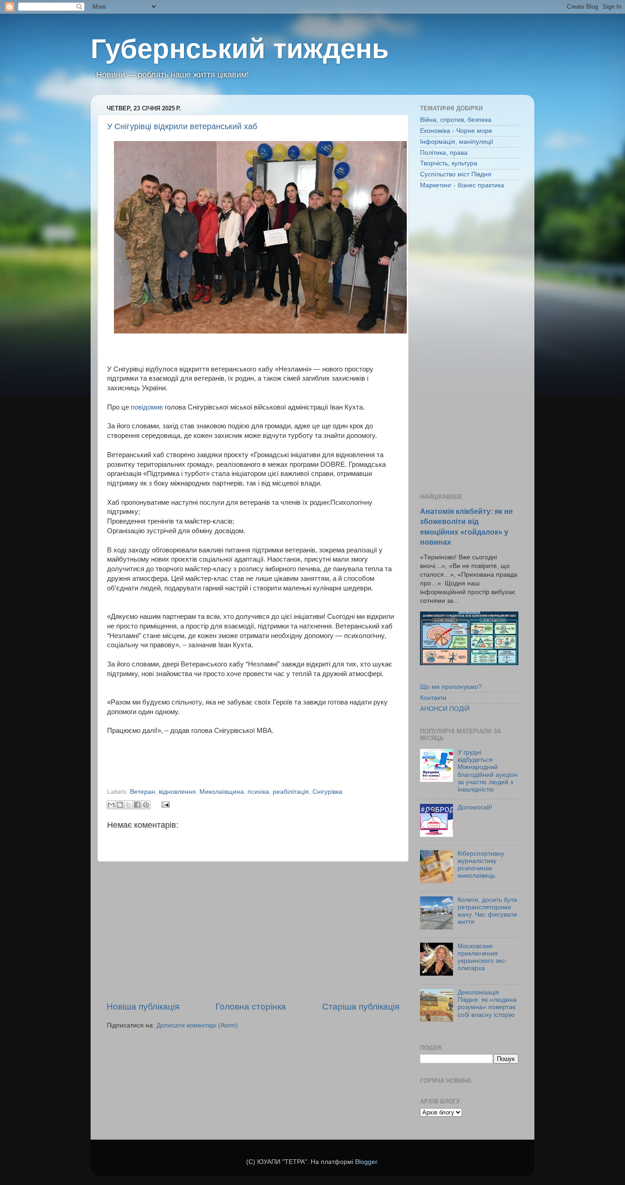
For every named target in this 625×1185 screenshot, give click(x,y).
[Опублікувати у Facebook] (137, 804)
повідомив (147, 407)
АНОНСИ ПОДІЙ (444, 708)
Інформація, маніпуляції (456, 141)
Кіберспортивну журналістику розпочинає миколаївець (481, 864)
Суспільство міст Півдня (455, 174)
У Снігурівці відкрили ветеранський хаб (182, 126)
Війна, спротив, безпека (455, 119)
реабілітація (291, 791)
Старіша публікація (360, 1006)
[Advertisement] (253, 931)
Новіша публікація (143, 1006)
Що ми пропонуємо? (451, 686)
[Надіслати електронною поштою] (111, 804)
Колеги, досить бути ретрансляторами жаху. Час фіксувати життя (487, 911)
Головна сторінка (251, 1006)
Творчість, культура (448, 163)
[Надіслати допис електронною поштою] (164, 804)
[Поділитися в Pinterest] (146, 804)
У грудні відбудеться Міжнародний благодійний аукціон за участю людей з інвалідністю (487, 771)
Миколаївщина (221, 791)
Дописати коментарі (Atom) (197, 1025)
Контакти (433, 697)
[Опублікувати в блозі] (119, 804)
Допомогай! (475, 807)
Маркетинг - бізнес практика (462, 185)
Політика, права (444, 152)
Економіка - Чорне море (456, 130)
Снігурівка (327, 791)
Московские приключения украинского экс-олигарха (482, 957)
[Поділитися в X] (128, 804)
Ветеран (142, 791)
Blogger (366, 1161)
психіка (258, 791)
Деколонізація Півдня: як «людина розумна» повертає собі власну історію (487, 1003)
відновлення (177, 791)
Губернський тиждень (240, 48)
